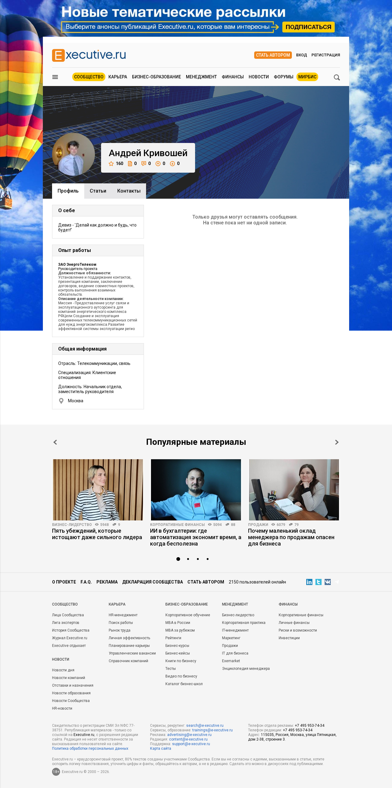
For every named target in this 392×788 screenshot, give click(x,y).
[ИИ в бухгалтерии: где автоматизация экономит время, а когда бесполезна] (196, 489)
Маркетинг (231, 638)
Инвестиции (289, 638)
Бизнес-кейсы (177, 653)
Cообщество (65, 604)
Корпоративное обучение (187, 615)
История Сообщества (70, 630)
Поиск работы (121, 623)
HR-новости (62, 708)
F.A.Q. (86, 582)
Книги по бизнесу (180, 661)
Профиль (68, 191)
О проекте (64, 582)
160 (119, 163)
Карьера (117, 76)
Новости (259, 76)
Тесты (170, 668)
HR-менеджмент (123, 615)
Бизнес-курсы (177, 646)
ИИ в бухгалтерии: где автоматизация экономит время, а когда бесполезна (195, 537)
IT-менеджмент (235, 630)
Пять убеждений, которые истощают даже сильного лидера (97, 533)
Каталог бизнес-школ (184, 684)
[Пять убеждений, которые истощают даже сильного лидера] (98, 489)
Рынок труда (119, 630)
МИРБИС (307, 76)
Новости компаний (68, 678)
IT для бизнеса (235, 653)
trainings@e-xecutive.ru (212, 730)
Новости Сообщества (71, 701)
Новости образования (71, 693)
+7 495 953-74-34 (309, 725)
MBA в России (177, 623)
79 (296, 525)
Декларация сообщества (152, 582)
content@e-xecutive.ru (188, 739)
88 (233, 525)
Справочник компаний (128, 661)
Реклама (107, 582)
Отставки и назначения (72, 685)
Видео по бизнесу (181, 676)
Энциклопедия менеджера (246, 668)
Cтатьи (98, 191)
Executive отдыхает (69, 646)
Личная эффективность (129, 638)
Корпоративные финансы (177, 525)
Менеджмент (201, 76)
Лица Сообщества (68, 615)
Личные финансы (294, 623)
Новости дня (63, 670)
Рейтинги (173, 638)
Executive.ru (84, 735)
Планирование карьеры (129, 646)
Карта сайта (160, 748)
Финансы (233, 76)
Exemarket (231, 661)
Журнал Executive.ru (69, 638)
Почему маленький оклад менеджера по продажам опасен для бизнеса (291, 537)
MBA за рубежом (180, 630)
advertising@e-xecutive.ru (189, 735)
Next (337, 442)
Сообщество (89, 76)
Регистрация (325, 55)
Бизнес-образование (156, 76)
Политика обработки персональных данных (90, 748)
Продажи (258, 525)
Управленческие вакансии (132, 653)
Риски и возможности (298, 630)
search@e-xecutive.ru (205, 725)
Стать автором (273, 55)
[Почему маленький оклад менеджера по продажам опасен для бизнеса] (294, 489)
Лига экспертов (65, 623)
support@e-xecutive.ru (191, 744)
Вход (301, 55)
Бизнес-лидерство (72, 525)
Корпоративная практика (244, 623)
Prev (55, 442)
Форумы (283, 76)
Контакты (129, 191)
